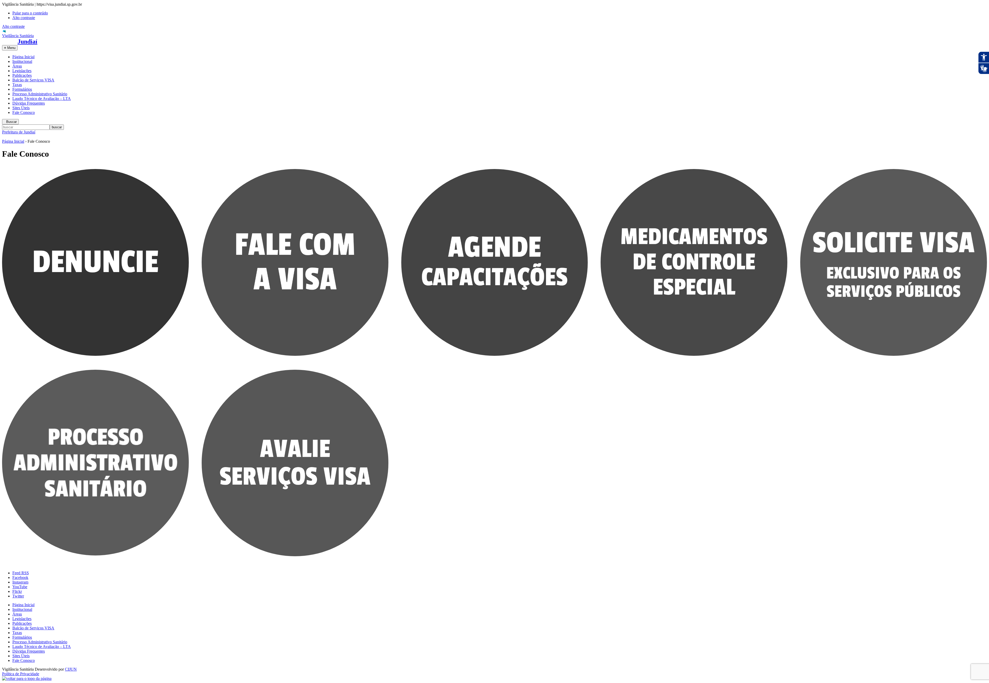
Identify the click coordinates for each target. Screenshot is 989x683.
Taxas (17, 84)
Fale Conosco (23, 112)
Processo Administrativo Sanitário (39, 94)
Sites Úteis (21, 108)
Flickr (17, 591)
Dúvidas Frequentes (28, 103)
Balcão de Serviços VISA (33, 80)
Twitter (18, 596)
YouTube (19, 587)
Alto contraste (23, 17)
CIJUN (71, 669)
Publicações (22, 75)
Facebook (20, 577)
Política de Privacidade (20, 674)
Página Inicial (23, 57)
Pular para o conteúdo (30, 13)
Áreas (17, 66)
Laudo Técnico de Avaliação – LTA (41, 98)
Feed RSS (20, 573)
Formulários (22, 89)
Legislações (21, 71)
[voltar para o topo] (27, 678)
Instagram (20, 582)
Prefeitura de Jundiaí (18, 132)
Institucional (22, 61)
